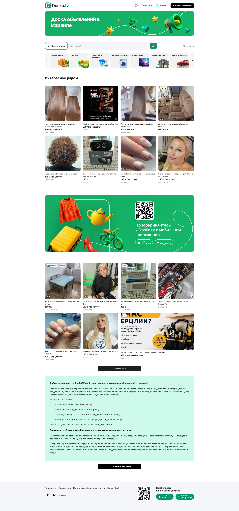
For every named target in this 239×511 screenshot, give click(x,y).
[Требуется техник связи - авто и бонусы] (101, 108)
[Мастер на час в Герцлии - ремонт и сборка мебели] (157, 336)
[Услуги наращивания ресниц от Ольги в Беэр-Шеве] (176, 159)
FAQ (117, 488)
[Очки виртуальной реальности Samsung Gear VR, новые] (101, 159)
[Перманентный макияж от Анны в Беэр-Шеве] (101, 287)
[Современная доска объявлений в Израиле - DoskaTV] (57, 5)
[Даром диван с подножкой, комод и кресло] (176, 110)
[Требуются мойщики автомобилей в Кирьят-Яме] (176, 285)
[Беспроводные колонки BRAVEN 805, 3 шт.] (138, 287)
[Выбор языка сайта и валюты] (136, 5)
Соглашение (65, 488)
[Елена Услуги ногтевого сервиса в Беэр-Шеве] (138, 159)
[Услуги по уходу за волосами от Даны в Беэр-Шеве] (138, 110)
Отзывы (62, 495)
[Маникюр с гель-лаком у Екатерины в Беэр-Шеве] (63, 337)
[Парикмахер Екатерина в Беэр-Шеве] (63, 158)
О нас (110, 488)
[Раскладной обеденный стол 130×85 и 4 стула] (63, 287)
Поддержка (50, 488)
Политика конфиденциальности (89, 488)
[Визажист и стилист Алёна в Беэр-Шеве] (101, 335)
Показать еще (119, 368)
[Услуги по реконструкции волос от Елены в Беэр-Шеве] (63, 110)
